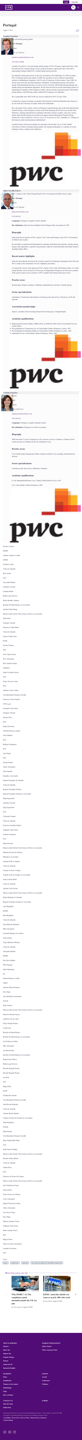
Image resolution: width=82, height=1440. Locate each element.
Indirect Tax (7, 1353)
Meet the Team (8, 1404)
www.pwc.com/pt (18, 62)
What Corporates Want (49, 1350)
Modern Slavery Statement (38, 1418)
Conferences (46, 1380)
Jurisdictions (7, 1380)
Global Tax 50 (7, 1364)
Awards (44, 1377)
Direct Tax (6, 1350)
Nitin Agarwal (18, 1307)
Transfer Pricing (8, 1357)
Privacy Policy (24, 1418)
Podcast (5, 1361)
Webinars (45, 1384)
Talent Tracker (47, 1346)
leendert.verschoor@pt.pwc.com (23, 57)
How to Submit (8, 1395)
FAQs (5, 1391)
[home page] (13, 7)
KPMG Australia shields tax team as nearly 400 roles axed (56, 1296)
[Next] (75, 1294)
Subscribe (74, 2)
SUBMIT (45, 1401)
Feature (5, 1263)
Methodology (7, 1388)
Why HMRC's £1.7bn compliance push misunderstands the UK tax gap (24, 1299)
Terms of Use (16, 1418)
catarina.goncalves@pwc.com (22, 414)
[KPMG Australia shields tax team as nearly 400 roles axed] (57, 1283)
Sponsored (25, 1263)
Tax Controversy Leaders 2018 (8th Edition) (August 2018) (47, 1263)
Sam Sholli (48, 1301)
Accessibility (7, 1418)
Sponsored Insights (9, 1368)
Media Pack (7, 1407)
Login (66, 2)
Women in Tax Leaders (10, 1384)
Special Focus (14, 1263)
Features (6, 1346)
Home (5, 1377)
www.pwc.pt (16, 216)
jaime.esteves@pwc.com (20, 212)
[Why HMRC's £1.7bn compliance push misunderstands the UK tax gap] (25, 1283)
